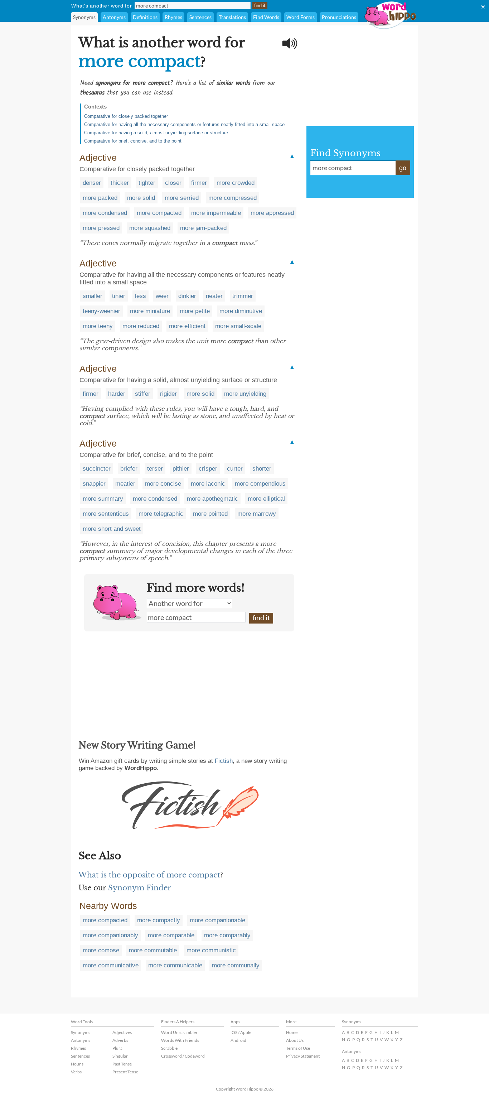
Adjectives (122, 1032)
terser (155, 468)
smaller (92, 296)
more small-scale (238, 326)
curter (235, 468)
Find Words (266, 17)
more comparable (171, 935)
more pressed (101, 228)
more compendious (260, 483)
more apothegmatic (212, 498)
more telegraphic (161, 513)
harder (116, 393)
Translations (232, 17)
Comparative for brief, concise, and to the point (132, 141)
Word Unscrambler (179, 1032)
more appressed (272, 213)
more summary (103, 498)
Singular (120, 1056)
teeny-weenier (101, 311)
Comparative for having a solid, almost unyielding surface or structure (156, 132)
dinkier (187, 296)
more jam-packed (203, 228)
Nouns (77, 1064)
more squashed (149, 228)
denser (92, 182)
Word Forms (300, 17)
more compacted (159, 213)
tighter (147, 182)
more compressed (232, 197)
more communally (236, 965)
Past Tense (122, 1064)
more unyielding (245, 393)
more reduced (140, 326)
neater (214, 296)
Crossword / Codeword (183, 1056)
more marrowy (256, 513)
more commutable (153, 950)
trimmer (242, 296)
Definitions (145, 17)
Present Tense (125, 1071)
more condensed (105, 213)
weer (162, 296)
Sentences (200, 17)
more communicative (111, 965)
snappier (94, 483)
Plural (118, 1048)
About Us (295, 1040)
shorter (261, 468)
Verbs (76, 1071)
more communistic (211, 950)
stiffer (142, 393)
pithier (181, 468)
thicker (120, 182)
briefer (128, 468)
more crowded (236, 182)
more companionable (217, 920)
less (140, 296)
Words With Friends (180, 1040)
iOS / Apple (241, 1032)
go (402, 168)
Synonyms (84, 17)
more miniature (150, 311)
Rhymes (173, 17)
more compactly (158, 920)
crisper (208, 468)
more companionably (110, 935)
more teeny (98, 326)
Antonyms (114, 17)
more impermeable (216, 213)
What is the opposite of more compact (149, 875)
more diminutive (240, 311)
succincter (97, 468)
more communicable (175, 965)
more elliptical (266, 498)
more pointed (210, 513)
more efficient (187, 326)
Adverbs (120, 1040)
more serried (182, 197)
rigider (168, 393)
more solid (141, 197)
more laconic (208, 483)
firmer (199, 182)
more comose (101, 950)
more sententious (106, 513)
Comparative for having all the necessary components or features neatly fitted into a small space (184, 124)
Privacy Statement (303, 1056)
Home (291, 1032)
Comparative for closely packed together (126, 116)
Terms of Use (298, 1048)
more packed (100, 197)
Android (238, 1040)
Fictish (224, 760)
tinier (118, 296)
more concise (163, 483)
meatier (125, 483)
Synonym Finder (139, 888)
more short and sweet (112, 528)
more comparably (227, 935)
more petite (195, 311)
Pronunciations (339, 17)
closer (173, 182)
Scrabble (169, 1048)
